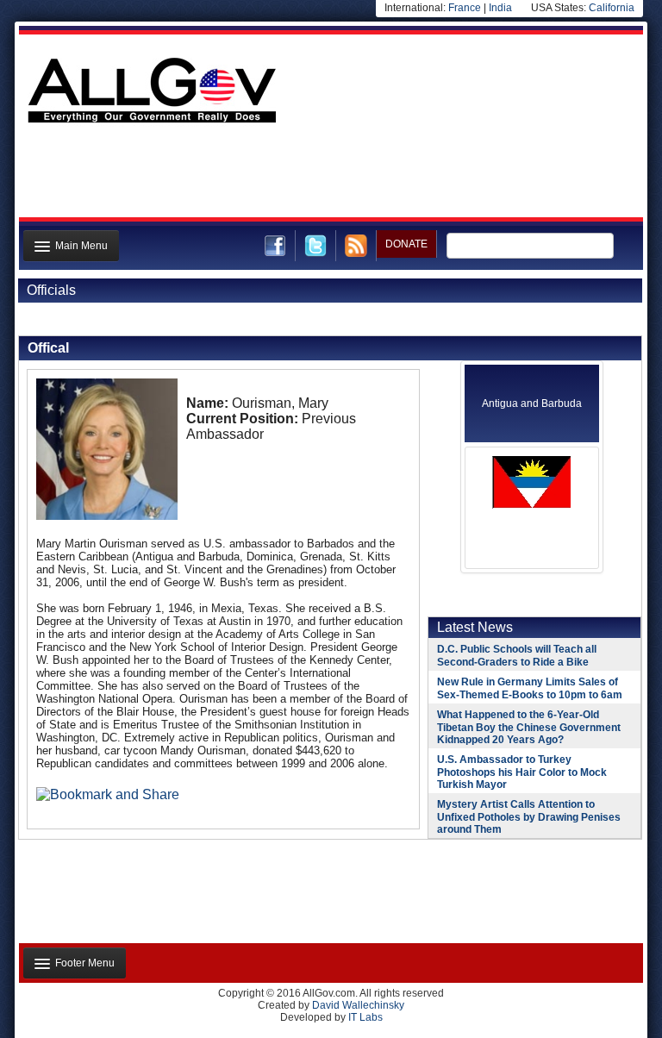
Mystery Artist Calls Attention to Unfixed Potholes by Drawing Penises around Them (529, 816)
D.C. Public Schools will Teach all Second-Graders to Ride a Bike (516, 655)
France (464, 8)
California (611, 8)
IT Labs (365, 1017)
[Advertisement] (329, 175)
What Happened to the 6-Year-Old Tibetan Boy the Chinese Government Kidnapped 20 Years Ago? (529, 727)
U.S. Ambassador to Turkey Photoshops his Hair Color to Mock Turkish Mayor (522, 772)
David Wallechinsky (358, 1005)
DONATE (406, 244)
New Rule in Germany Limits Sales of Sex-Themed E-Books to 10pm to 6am (529, 688)
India (500, 8)
